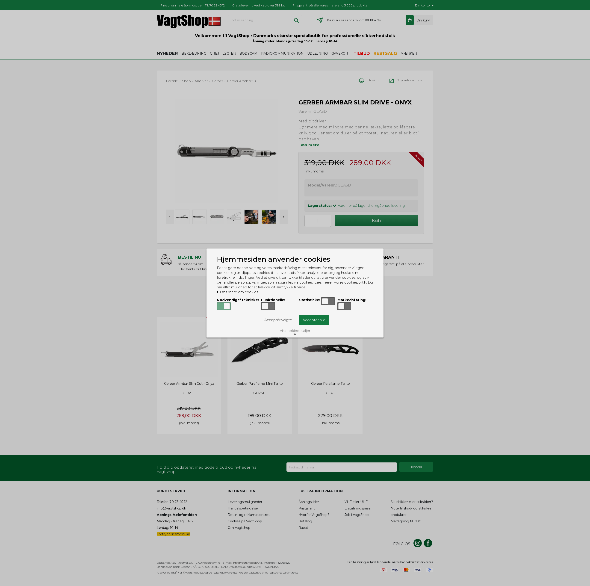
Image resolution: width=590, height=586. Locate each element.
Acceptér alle (314, 320)
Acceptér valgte (278, 320)
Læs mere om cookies (238, 292)
